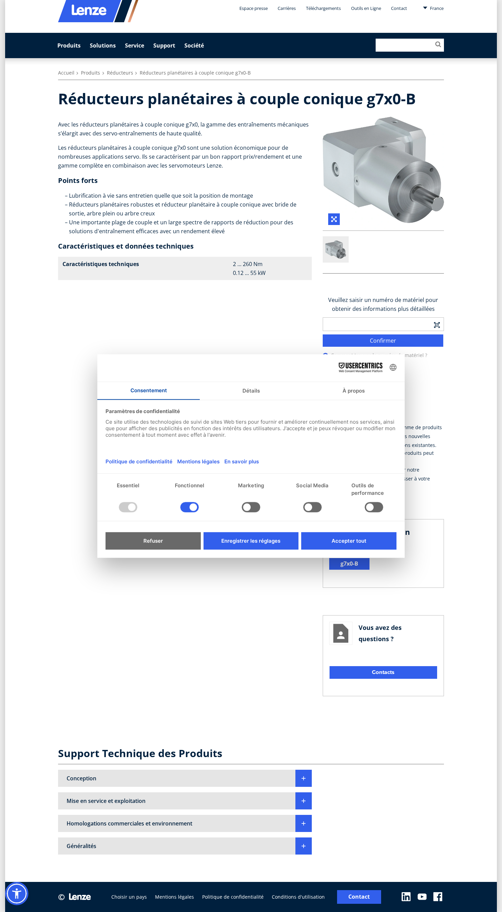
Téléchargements (323, 8)
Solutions (103, 45)
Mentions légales (174, 897)
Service (134, 45)
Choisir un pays (129, 897)
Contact (399, 8)
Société (194, 45)
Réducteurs (120, 72)
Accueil (66, 72)
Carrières (287, 8)
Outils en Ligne (366, 8)
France (436, 8)
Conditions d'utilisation (298, 897)
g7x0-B (349, 563)
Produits (69, 45)
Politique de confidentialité (233, 897)
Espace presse (253, 8)
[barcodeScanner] (437, 324)
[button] (185, 778)
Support (164, 45)
